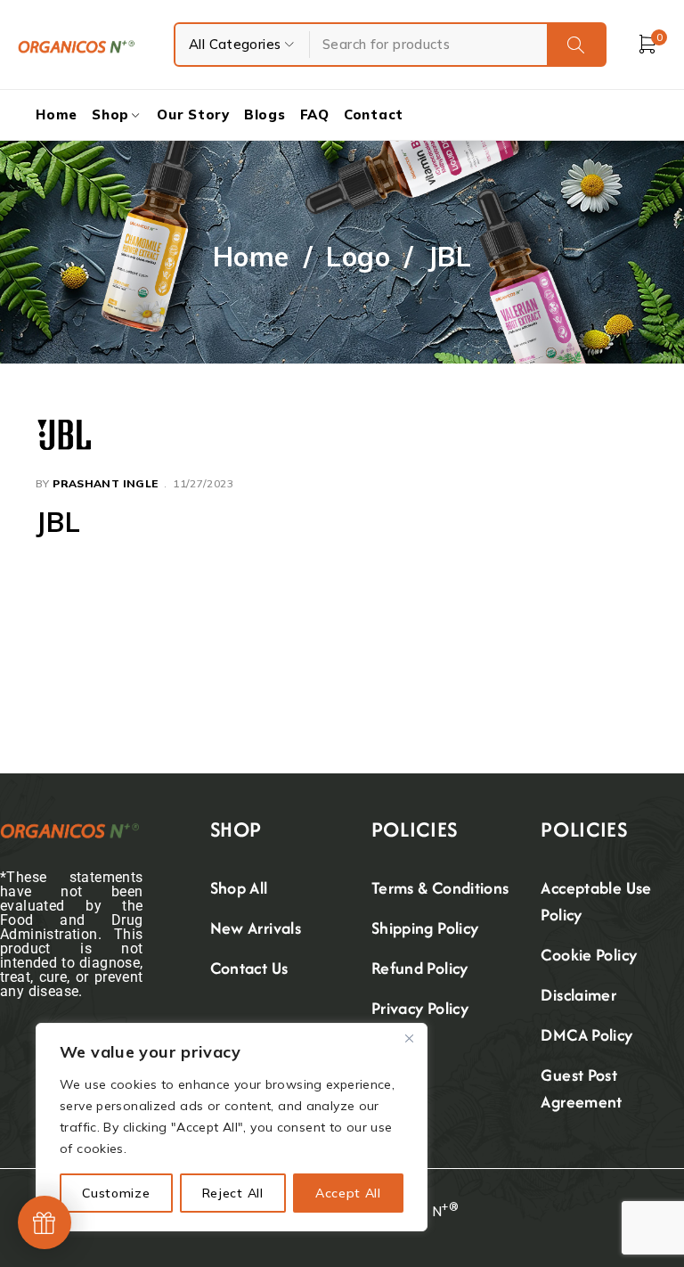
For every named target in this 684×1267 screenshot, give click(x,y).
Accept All (348, 1193)
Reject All (233, 1193)
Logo (358, 257)
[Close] (408, 1038)
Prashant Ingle (105, 483)
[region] (232, 1127)
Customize (116, 1193)
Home (251, 257)
